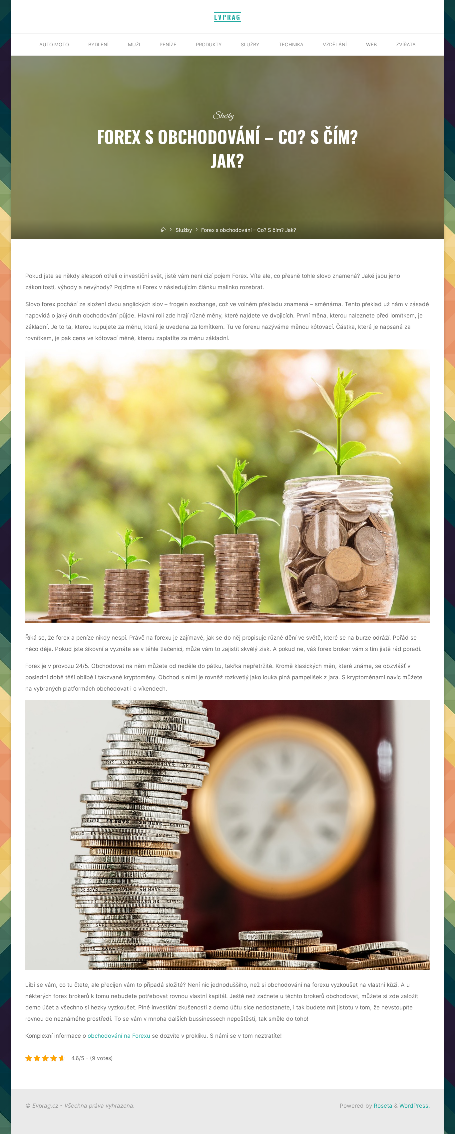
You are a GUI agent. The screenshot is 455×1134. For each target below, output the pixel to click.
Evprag (227, 16)
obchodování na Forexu (119, 1035)
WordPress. (414, 1105)
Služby (223, 116)
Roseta (382, 1105)
